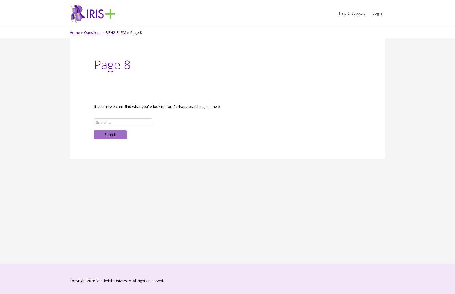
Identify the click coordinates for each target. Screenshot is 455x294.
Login (377, 13)
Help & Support (352, 13)
